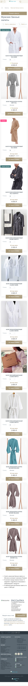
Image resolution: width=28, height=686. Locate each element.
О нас (2, 660)
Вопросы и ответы (5, 668)
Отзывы (3, 642)
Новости (3, 667)
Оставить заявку (14, 159)
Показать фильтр (14, 13)
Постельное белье (5, 646)
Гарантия (3, 641)
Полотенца (3, 647)
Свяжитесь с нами (5, 655)
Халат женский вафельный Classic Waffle (14, 376)
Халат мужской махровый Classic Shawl (14, 284)
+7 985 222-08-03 (21, 648)
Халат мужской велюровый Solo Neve (14, 56)
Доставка (3, 639)
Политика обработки (6, 666)
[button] (26, 24)
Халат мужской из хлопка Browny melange (14, 512)
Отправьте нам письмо (7, 656)
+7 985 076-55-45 (21, 647)
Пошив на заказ (5, 652)
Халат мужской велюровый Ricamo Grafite (14, 238)
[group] (14, 40)
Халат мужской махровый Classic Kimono (14, 330)
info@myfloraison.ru (22, 644)
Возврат (3, 640)
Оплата (3, 638)
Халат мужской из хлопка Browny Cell (14, 557)
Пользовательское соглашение (6, 664)
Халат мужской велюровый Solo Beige (14, 147)
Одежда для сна (5, 649)
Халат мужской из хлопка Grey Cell (14, 102)
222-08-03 (12, 633)
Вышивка (3, 651)
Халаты (3, 648)
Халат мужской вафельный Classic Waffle (14, 421)
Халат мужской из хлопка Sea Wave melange (14, 467)
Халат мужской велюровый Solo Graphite (14, 193)
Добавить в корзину (14, 68)
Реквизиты (3, 661)
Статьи (3, 669)
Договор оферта (5, 662)
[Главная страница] (2, 8)
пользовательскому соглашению (13, 622)
